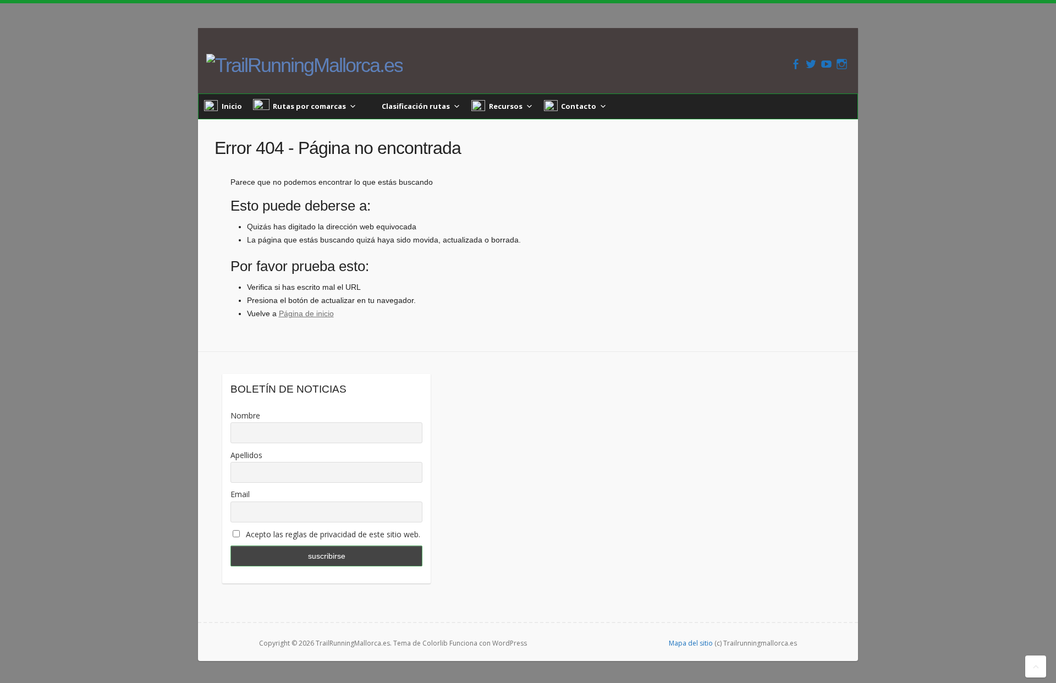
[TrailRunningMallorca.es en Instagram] (841, 64)
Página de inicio (306, 313)
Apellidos (246, 455)
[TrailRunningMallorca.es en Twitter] (811, 64)
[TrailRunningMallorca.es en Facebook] (795, 64)
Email (240, 494)
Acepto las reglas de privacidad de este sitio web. (332, 534)
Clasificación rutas (416, 106)
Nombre (245, 415)
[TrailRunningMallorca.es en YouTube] (826, 64)
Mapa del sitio (691, 643)
